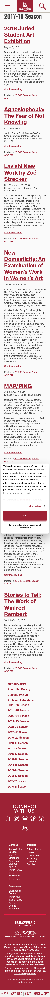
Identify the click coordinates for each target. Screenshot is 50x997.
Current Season (18, 694)
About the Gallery (19, 689)
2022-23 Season (18, 721)
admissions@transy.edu (26, 949)
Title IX (30, 852)
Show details (35, 506)
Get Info (16, 993)
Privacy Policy (34, 849)
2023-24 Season (18, 716)
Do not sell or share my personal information (25, 526)
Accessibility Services (15, 850)
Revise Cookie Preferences (15, 906)
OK (25, 515)
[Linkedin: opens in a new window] (25, 828)
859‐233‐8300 (20, 936)
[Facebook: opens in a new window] (9, 819)
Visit (28, 993)
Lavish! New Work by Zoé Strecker (20, 172)
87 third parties (25, 499)
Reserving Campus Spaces (14, 864)
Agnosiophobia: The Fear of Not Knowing (24, 115)
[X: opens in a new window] (41, 819)
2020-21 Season (18, 732)
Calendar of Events (15, 892)
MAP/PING (18, 386)
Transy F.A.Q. (15, 869)
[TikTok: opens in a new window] (33, 819)
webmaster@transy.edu (33, 964)
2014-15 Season (18, 764)
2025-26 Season (18, 705)
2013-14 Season (18, 770)
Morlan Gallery (17, 683)
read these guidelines (25, 973)
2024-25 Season (18, 710)
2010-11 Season (17, 786)
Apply (4, 993)
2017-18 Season (22, 95)
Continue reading (13, 89)
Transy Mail (14, 896)
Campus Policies (31, 863)
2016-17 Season (18, 754)
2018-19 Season (18, 743)
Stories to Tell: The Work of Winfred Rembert (22, 604)
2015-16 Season (18, 759)
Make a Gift (41, 993)
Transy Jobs (15, 879)
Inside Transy (15, 899)
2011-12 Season (17, 781)
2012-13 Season (18, 775)
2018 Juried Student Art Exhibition (19, 35)
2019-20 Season (18, 737)
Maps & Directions (14, 856)
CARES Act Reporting (33, 857)
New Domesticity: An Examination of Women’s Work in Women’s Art (24, 265)
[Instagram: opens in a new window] (17, 819)
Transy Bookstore (14, 874)
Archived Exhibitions (21, 700)
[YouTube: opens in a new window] (25, 819)
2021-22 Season (18, 726)
